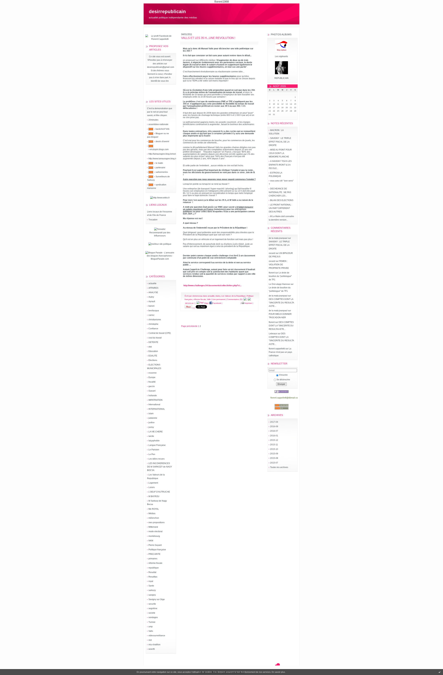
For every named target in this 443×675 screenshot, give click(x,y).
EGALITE (152, 356)
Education (153, 351)
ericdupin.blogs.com (159, 149)
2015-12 (274, 440)
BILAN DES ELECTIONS (281, 200)
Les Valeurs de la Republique (233, 296)
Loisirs (151, 487)
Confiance (153, 328)
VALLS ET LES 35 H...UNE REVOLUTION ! (208, 37)
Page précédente (189, 326)
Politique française (157, 549)
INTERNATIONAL (156, 409)
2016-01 (274, 435)
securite (152, 604)
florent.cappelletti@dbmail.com (285, 398)
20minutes (153, 120)
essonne (152, 373)
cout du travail (155, 338)
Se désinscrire (283, 379)
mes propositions (156, 522)
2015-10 (274, 449)
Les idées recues (156, 459)
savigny (152, 595)
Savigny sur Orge (156, 599)
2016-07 (274, 431)
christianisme (154, 319)
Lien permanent (218, 299)
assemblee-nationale (158, 124)
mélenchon (153, 518)
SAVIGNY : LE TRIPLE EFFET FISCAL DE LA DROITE (280, 141)
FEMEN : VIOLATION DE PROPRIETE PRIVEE (279, 264)
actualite (152, 283)
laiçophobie (154, 440)
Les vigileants (281, 56)
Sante (151, 586)
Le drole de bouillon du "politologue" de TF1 (280, 276)
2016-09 (274, 426)
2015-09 (274, 453)
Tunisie (151, 622)
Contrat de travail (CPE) (159, 333)
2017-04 (274, 422)
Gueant (151, 391)
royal (150, 581)
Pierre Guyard (155, 545)
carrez (151, 315)
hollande (152, 395)
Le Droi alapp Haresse (279, 284)
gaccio (151, 386)
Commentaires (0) (234, 299)
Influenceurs (160, 236)
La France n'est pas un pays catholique (280, 352)
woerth (151, 649)
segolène (152, 608)
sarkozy (152, 590)
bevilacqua (153, 310)
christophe (153, 324)
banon (151, 306)
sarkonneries (162, 172)
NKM (150, 540)
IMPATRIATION (155, 400)
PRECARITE (154, 554)
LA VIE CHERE (155, 431)
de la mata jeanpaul (278, 238)
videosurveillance (156, 635)
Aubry (151, 297)
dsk (150, 347)
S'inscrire (283, 375)
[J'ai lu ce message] (439, 672)
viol (150, 640)
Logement (153, 483)
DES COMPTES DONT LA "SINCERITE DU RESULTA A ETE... (281, 302)
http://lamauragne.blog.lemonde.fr (164, 154)
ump (150, 626)
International (154, 404)
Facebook (216, 303)
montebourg (154, 536)
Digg (206, 303)
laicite (151, 436)
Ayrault (151, 301)
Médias (151, 513)
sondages (153, 617)
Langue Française (157, 445)
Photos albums (281, 34)
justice (151, 422)
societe (151, 613)
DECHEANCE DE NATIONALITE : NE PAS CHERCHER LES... (280, 192)
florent (272, 273)
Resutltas (152, 577)
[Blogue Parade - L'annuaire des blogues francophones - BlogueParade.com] (159, 259)
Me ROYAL (153, 509)
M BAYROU (153, 496)
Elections (152, 360)
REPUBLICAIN (281, 78)
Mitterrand (153, 527)
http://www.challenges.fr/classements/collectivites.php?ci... (212, 285)
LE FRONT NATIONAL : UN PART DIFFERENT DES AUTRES (280, 208)
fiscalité (152, 382)
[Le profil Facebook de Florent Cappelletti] (159, 39)
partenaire (160, 167)
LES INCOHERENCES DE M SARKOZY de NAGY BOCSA (159, 466)
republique (153, 568)
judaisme (152, 418)
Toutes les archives (279, 467)
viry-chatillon (154, 644)
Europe (151, 377)
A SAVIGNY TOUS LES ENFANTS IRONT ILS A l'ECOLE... (280, 164)
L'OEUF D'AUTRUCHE (159, 492)
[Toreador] (159, 229)
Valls (150, 631)
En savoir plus (278, 672)
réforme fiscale (155, 563)
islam (150, 413)
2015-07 (274, 463)
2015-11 (274, 444)
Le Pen (151, 454)
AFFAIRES (153, 288)
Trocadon (152, 219)
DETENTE (153, 342)
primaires (152, 558)
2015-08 (274, 458)
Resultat (152, 572)
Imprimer (248, 303)
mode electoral (155, 531)
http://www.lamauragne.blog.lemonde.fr (166, 158)
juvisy (151, 427)
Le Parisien (153, 449)
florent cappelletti (277, 348)
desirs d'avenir (162, 141)
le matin (159, 163)
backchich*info (162, 129)
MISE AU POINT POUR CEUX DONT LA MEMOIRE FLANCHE (280, 153)
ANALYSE (153, 292)
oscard (272, 253)
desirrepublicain (167, 11)
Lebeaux (273, 333)
